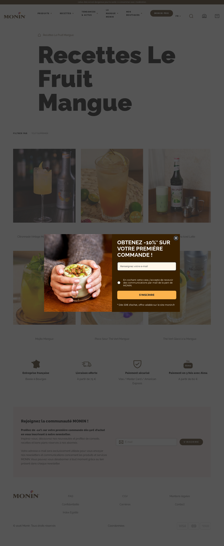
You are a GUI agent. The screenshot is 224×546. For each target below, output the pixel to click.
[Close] (176, 238)
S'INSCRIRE (146, 294)
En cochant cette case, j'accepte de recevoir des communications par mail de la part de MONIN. (148, 283)
